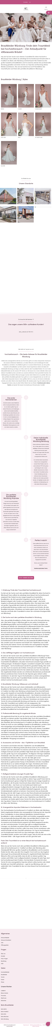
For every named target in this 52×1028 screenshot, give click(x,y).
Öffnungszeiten (5, 945)
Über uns (3, 953)
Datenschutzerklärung (36, 1025)
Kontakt (3, 956)
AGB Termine (35, 1026)
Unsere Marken (6, 986)
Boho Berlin (4, 1009)
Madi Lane (3, 998)
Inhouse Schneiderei (6, 940)
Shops (2, 982)
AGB (2, 963)
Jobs (2, 942)
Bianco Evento (4, 993)
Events (2, 979)
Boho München (4, 1016)
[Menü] (46, 8)
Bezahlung (3, 961)
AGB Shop (45, 1025)
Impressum (26, 1025)
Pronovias (3, 995)
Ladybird (3, 990)
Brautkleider (4, 974)
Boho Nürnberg (5, 1019)
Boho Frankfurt (4, 1011)
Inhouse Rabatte (5, 937)
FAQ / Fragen (4, 958)
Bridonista (3, 1000)
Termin (2, 977)
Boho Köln (3, 1014)
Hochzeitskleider (5, 972)
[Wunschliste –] (30, 3)
